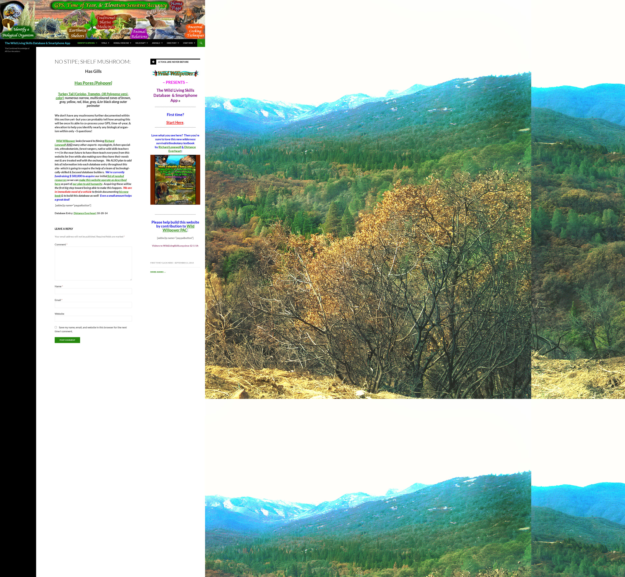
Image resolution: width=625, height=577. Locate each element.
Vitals (104, 43)
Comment (61, 244)
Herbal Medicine (121, 43)
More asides (158, 272)
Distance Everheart (85, 213)
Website (59, 313)
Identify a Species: (86, 43)
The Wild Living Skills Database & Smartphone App (37, 43)
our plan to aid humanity (87, 184)
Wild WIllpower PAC (178, 228)
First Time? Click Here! (161, 263)
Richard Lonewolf (170, 147)
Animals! (156, 43)
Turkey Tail (66, 94)
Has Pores (93, 83)
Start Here (188, 43)
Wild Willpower (65, 141)
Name (59, 286)
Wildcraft (140, 43)
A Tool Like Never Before (173, 61)
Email (58, 299)
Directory (172, 43)
